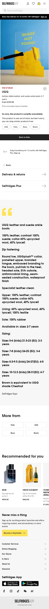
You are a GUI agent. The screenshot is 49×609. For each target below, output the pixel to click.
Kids (13, 425)
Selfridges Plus (11, 186)
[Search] (5, 10)
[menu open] (44, 3)
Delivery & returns (13, 174)
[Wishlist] (33, 3)
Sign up (44, 17)
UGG (5, 92)
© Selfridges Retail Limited (25, 605)
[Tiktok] (18, 592)
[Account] (27, 3)
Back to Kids (24, 137)
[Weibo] (32, 592)
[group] (24, 485)
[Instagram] (11, 592)
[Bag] (38, 3)
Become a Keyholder (13, 533)
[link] (11, 494)
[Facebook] (4, 592)
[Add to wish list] (45, 89)
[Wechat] (25, 592)
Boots (8, 165)
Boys (13, 433)
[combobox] (26, 10)
